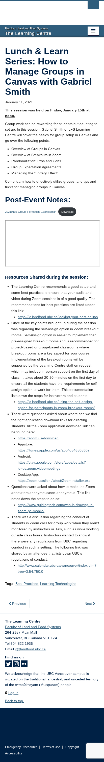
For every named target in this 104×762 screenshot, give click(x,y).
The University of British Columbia (38, 10)
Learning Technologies (58, 584)
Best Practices (26, 584)
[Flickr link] (24, 665)
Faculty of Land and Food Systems (33, 627)
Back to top (14, 701)
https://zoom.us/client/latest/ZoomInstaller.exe (54, 481)
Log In (13, 693)
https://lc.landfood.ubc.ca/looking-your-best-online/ (58, 317)
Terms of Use (51, 747)
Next (89, 604)
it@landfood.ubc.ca (30, 649)
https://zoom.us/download (38, 438)
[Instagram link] (16, 665)
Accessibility (13, 753)
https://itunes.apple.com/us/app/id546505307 (54, 450)
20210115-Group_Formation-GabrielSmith (30, 211)
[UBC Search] (93, 6)
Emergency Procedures (21, 747)
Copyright (72, 747)
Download (67, 211)
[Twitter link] (8, 665)
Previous (18, 604)
